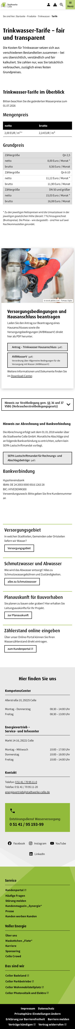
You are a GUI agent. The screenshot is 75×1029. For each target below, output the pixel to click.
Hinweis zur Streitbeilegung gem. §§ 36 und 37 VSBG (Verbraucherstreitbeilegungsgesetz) (34, 404)
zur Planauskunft (18, 615)
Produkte (31, 16)
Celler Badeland (17, 975)
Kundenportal (15, 890)
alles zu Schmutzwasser (22, 581)
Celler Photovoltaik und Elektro (27, 993)
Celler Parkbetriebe (19, 981)
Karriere (10, 946)
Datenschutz (46, 1008)
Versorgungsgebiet (19, 548)
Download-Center (21, 376)
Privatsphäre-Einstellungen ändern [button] (37, 1014)
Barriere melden (58, 1019)
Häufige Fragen (15, 895)
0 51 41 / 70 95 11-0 (26, 782)
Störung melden (15, 901)
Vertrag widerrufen (52, 1024)
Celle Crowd (13, 956)
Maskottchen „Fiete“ (18, 940)
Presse (9, 911)
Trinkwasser (44, 16)
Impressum (28, 1008)
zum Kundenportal (20, 649)
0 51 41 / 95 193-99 (27, 824)
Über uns (11, 935)
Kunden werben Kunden (21, 916)
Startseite (20, 16)
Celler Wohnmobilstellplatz (24, 987)
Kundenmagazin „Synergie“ (23, 906)
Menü (70, 4)
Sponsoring (12, 951)
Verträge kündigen (22, 1024)
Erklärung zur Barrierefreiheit (25, 1019)
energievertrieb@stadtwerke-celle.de (27, 792)
